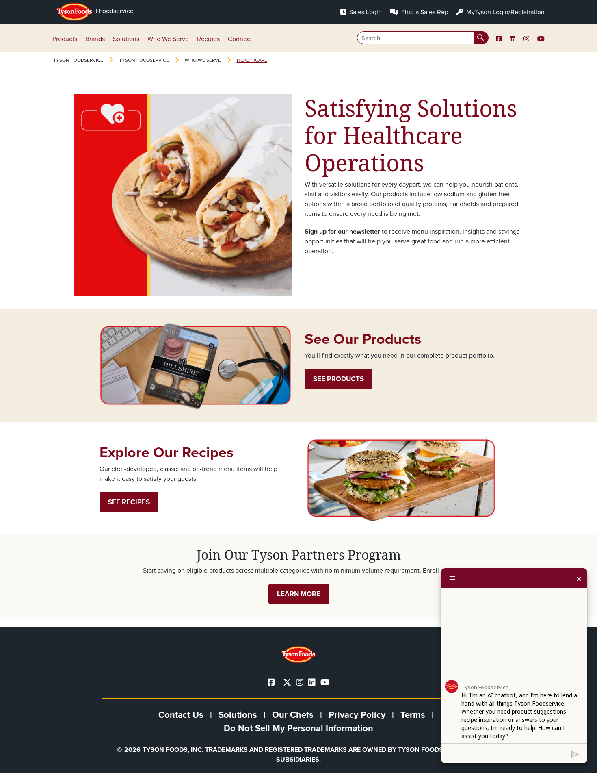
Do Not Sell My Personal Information (298, 728)
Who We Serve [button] (168, 38)
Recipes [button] (208, 38)
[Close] (578, 577)
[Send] (575, 753)
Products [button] (64, 38)
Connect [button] (240, 38)
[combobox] (423, 37)
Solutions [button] (126, 38)
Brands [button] (95, 38)
